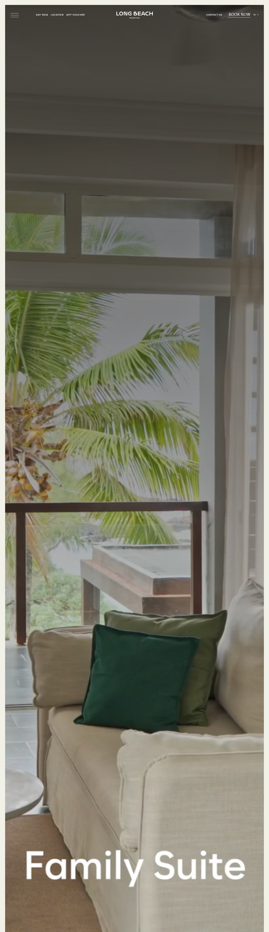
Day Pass (42, 14)
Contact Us (214, 14)
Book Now (239, 15)
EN (254, 15)
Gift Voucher (75, 14)
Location (57, 14)
